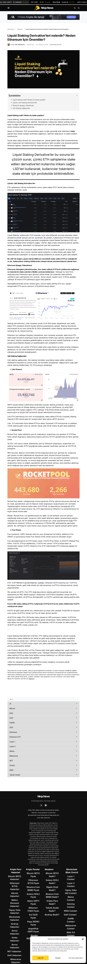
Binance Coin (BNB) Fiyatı (33, 888)
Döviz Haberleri (14, 932)
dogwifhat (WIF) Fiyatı (33, 930)
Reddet (58, 958)
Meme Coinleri (71, 898)
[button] (83, 939)
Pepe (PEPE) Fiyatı (33, 923)
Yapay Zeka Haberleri (14, 911)
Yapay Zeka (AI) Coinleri (71, 891)
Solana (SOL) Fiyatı (33, 895)
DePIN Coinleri (71, 920)
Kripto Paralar (33, 869)
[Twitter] (41, 805)
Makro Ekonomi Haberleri (14, 903)
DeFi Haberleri (14, 955)
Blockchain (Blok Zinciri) (71, 871)
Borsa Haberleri (14, 946)
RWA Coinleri (70, 911)
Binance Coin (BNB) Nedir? (52, 895)
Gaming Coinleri (71, 905)
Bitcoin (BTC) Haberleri (14, 878)
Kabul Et (40, 958)
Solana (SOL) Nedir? (52, 881)
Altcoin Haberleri (14, 895)
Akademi (19, 29)
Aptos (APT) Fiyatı (33, 902)
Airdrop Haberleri (14, 925)
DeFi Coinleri (70, 914)
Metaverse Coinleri (70, 927)
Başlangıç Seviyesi (55, 44)
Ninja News (10, 29)
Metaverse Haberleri (15, 961)
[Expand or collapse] (77, 95)
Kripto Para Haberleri (15, 871)
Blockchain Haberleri (14, 918)
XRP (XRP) (41, 2)
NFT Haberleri (14, 951)
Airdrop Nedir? (52, 914)
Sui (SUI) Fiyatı (33, 916)
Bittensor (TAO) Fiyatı (33, 909)
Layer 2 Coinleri (71, 884)
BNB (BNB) (64, 2)
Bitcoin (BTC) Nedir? (52, 875)
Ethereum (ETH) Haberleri (14, 886)
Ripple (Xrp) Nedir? (52, 888)
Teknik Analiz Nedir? (52, 909)
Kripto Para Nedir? (52, 902)
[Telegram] (45, 805)
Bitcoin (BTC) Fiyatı (33, 875)
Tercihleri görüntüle (75, 958)
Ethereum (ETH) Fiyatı (33, 881)
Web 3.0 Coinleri (71, 934)
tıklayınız (31, 678)
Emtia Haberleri (14, 939)
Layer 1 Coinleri (71, 878)
